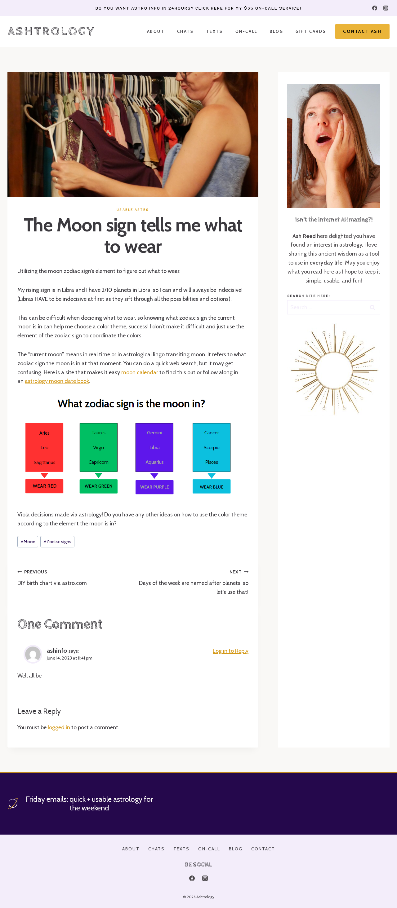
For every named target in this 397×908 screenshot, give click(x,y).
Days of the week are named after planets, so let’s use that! (193, 582)
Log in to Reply (230, 650)
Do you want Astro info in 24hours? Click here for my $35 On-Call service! (199, 8)
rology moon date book (61, 381)
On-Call (246, 31)
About (156, 31)
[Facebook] (375, 8)
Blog (276, 31)
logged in (59, 727)
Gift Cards (311, 31)
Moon (27, 541)
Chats (185, 31)
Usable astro (133, 210)
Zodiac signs (57, 541)
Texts (214, 31)
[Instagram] (386, 8)
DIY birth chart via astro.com (52, 578)
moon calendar (139, 372)
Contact (263, 849)
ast (29, 381)
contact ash (362, 31)
